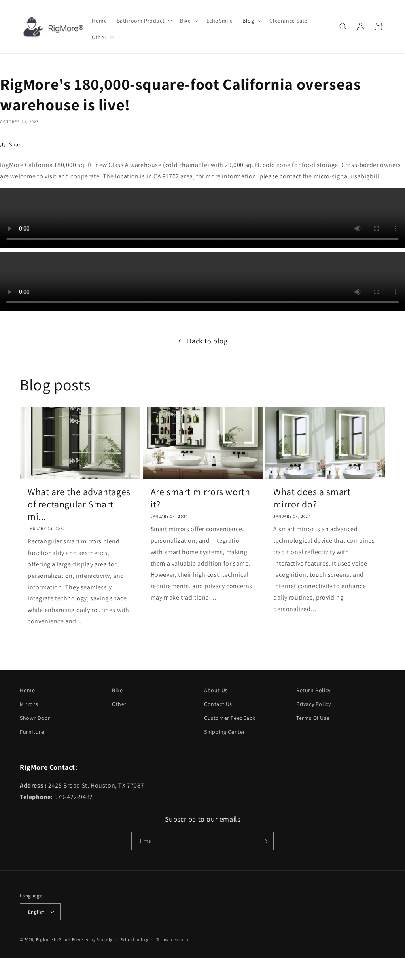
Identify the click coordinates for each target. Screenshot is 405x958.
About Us (216, 690)
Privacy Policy (313, 704)
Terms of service (172, 939)
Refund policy (134, 939)
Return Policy (313, 690)
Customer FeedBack (229, 717)
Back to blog (207, 340)
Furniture (32, 731)
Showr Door (35, 717)
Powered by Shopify (92, 939)
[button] (144, 20)
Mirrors (29, 704)
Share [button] (16, 144)
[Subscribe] (264, 841)
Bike (117, 690)
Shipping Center (224, 731)
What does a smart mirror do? (311, 498)
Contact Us (218, 704)
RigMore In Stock (53, 939)
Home (27, 690)
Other (119, 704)
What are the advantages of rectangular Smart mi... (79, 504)
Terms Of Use (312, 717)
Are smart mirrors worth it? (200, 498)
